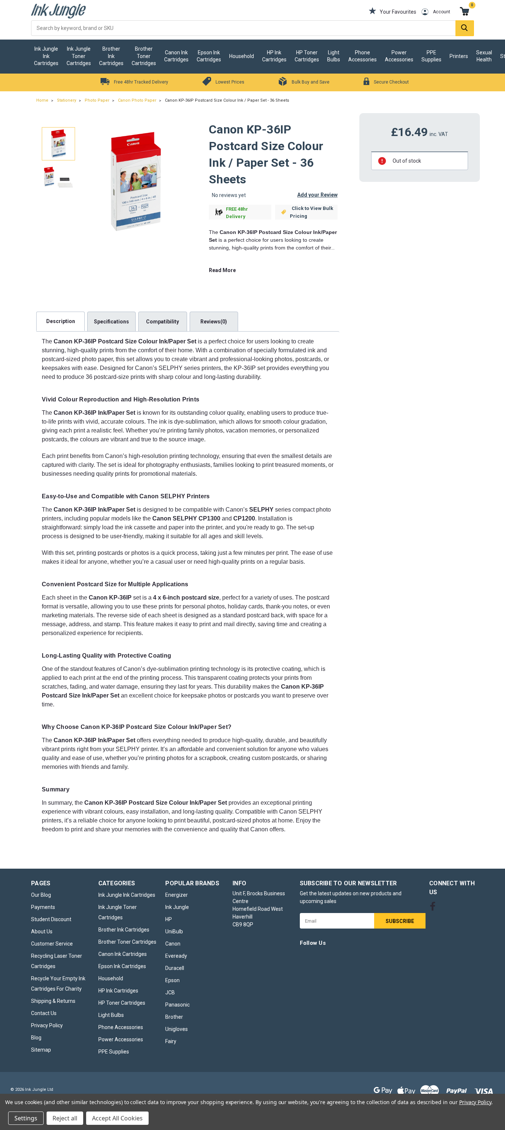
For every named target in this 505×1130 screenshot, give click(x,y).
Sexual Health (484, 56)
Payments (43, 907)
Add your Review (317, 195)
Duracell (174, 968)
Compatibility (162, 322)
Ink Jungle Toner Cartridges (79, 56)
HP (168, 919)
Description (60, 321)
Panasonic (177, 1005)
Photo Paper (97, 100)
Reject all (64, 1118)
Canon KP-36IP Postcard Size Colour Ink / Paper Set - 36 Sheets (227, 100)
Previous (87, 181)
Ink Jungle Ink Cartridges (46, 56)
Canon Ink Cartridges (176, 56)
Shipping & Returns (53, 1001)
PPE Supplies (431, 56)
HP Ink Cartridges (274, 56)
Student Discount (51, 919)
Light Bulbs (333, 56)
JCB (170, 992)
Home (42, 100)
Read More (222, 270)
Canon (172, 944)
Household (241, 56)
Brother (174, 1017)
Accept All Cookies (117, 1118)
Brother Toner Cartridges (144, 56)
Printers (459, 56)
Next (183, 181)
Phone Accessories (362, 56)
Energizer (176, 895)
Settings (25, 1118)
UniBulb (174, 931)
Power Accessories (399, 56)
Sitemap (41, 1050)
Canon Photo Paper (137, 100)
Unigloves (176, 1029)
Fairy (170, 1041)
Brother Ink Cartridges (111, 56)
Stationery (66, 100)
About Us (41, 931)
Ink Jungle (177, 907)
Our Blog (41, 895)
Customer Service (52, 944)
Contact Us (44, 1013)
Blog (36, 1038)
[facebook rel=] (432, 906)
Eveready (176, 956)
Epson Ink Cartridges (209, 56)
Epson (172, 980)
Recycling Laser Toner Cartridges (56, 961)
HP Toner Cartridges (307, 56)
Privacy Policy (47, 1025)
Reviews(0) (213, 322)
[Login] (419, 11)
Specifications (111, 322)
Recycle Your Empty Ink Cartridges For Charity (58, 983)
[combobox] (252, 28)
